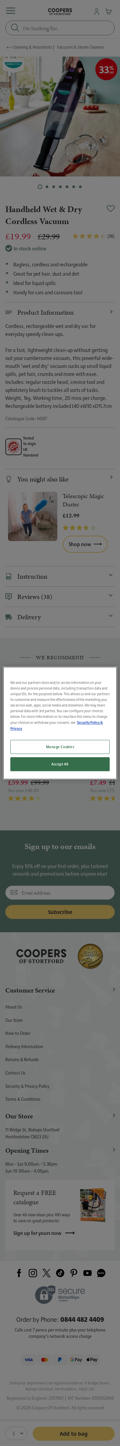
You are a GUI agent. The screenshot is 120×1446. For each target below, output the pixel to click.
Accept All (60, 764)
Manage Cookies (60, 746)
